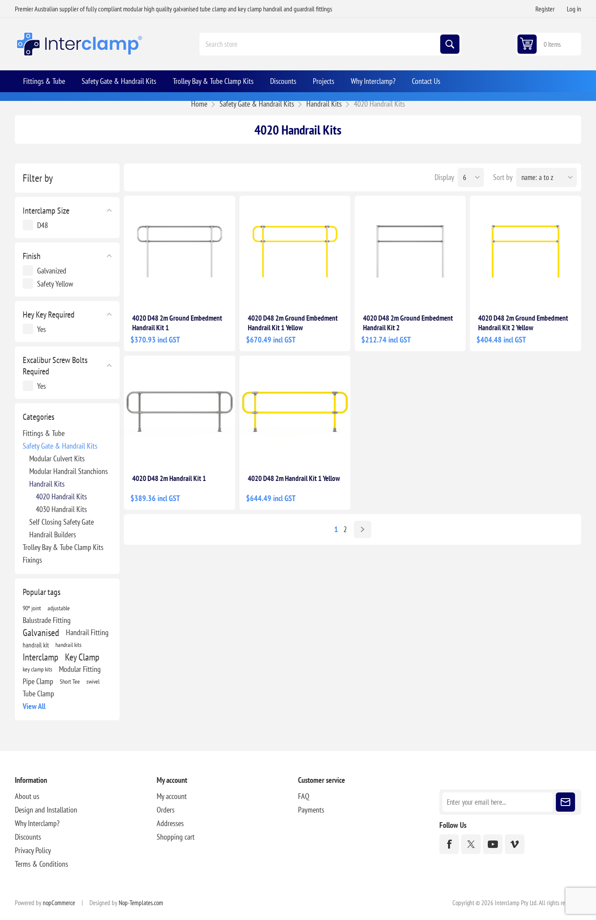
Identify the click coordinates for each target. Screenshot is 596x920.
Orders (166, 810)
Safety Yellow (55, 284)
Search (449, 44)
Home (199, 104)
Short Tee (70, 681)
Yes (41, 329)
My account (172, 796)
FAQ (303, 796)
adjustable (59, 608)
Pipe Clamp (38, 681)
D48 (42, 225)
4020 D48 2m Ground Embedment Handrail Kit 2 (408, 322)
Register (545, 8)
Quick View (208, 292)
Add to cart (170, 292)
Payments (311, 810)
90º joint (32, 608)
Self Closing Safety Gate (61, 522)
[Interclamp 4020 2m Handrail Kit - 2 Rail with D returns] (295, 411)
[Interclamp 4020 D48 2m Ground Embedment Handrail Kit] (410, 251)
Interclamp (40, 657)
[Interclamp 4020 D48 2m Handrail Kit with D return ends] (179, 411)
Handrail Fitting (87, 632)
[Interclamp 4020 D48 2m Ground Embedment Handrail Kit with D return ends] (179, 251)
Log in (574, 8)
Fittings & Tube (44, 433)
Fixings (32, 560)
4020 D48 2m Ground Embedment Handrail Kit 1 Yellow (293, 322)
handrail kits (68, 644)
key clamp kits (37, 669)
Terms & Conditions (41, 864)
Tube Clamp (38, 693)
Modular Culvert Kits (57, 458)
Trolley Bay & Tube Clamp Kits (63, 547)
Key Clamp (82, 657)
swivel (92, 681)
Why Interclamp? (37, 823)
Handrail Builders (52, 534)
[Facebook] (449, 844)
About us (27, 796)
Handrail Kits (47, 484)
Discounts (28, 837)
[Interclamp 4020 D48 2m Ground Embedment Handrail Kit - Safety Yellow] (525, 251)
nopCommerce (59, 903)
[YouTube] (493, 844)
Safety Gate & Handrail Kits (60, 446)
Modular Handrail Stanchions (68, 471)
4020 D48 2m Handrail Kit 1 (169, 478)
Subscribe (565, 802)
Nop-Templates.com (141, 903)
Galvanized (51, 271)
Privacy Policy (33, 850)
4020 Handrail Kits (61, 496)
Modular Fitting (80, 669)
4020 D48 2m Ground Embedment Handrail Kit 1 (177, 322)
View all (34, 706)
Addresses (170, 823)
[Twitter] (471, 844)
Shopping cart (176, 837)
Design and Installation (46, 810)
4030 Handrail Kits (61, 509)
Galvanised (41, 632)
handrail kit (36, 644)
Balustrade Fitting (47, 620)
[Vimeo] (514, 844)
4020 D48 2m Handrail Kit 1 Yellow (294, 478)
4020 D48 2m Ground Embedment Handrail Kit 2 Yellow (523, 322)
